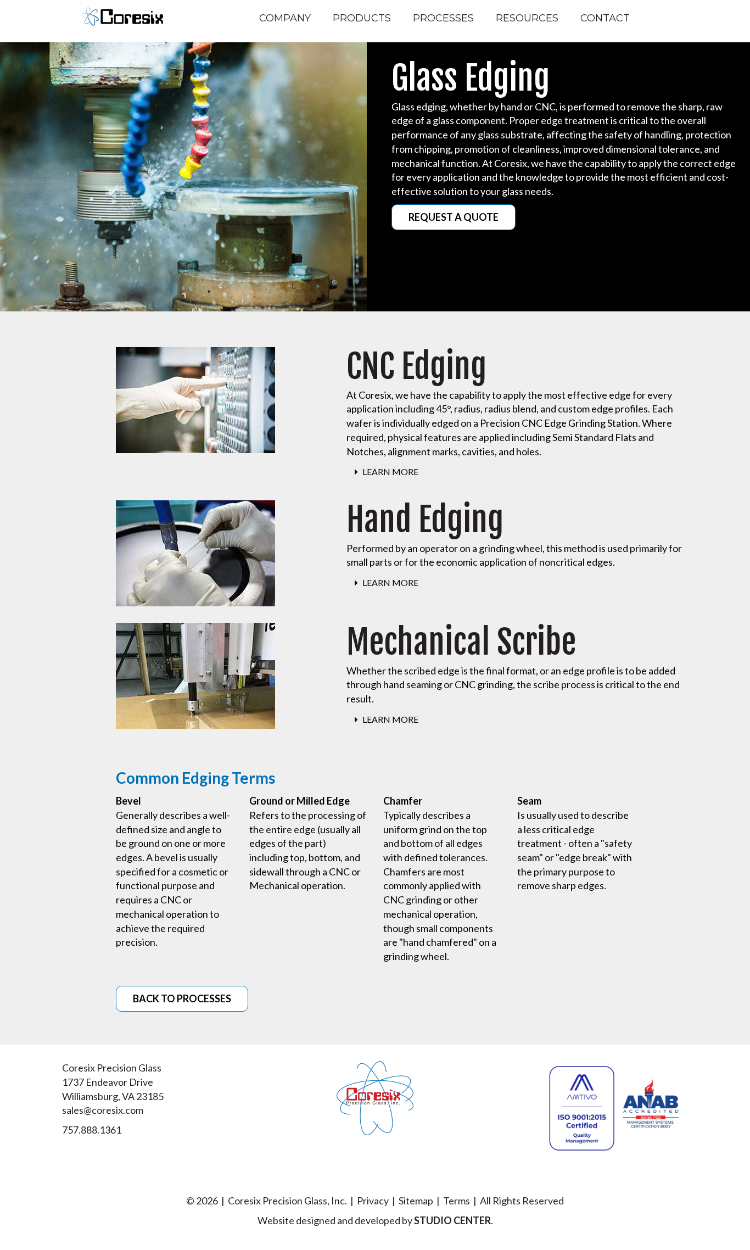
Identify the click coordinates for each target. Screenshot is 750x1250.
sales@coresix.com (102, 1110)
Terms (456, 1201)
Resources (527, 18)
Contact (605, 18)
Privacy (373, 1201)
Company (285, 18)
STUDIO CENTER (452, 1220)
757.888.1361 (91, 1130)
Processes (443, 18)
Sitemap (416, 1201)
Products (362, 18)
